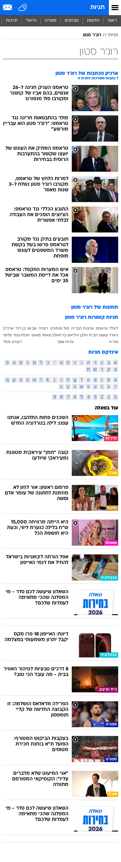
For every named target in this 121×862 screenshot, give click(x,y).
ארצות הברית (82, 328)
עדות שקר (65, 341)
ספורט (51, 21)
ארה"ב (8, 328)
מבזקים (72, 21)
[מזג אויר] (23, 7)
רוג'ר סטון (92, 35)
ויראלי (31, 21)
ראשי (112, 21)
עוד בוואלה (106, 408)
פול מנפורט (59, 328)
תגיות (97, 7)
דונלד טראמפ (107, 328)
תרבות (11, 21)
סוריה (113, 341)
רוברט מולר (12, 341)
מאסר (46, 335)
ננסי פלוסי (11, 335)
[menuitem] (93, 21)
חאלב (56, 335)
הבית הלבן (89, 335)
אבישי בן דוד (26, 328)
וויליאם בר (70, 335)
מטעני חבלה (30, 335)
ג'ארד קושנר (108, 335)
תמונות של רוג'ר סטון (94, 307)
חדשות (93, 21)
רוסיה (43, 328)
